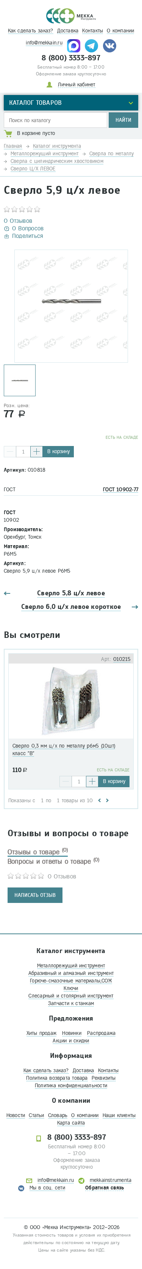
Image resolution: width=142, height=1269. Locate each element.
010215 (122, 659)
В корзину (58, 451)
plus (36, 451)
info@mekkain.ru (44, 43)
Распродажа (101, 1033)
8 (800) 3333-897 (71, 58)
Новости (15, 1115)
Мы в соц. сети (47, 1188)
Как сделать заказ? (30, 31)
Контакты (92, 31)
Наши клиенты (119, 1115)
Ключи (71, 988)
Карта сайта (71, 1123)
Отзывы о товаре (38, 852)
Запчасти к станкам (71, 1003)
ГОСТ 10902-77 (120, 489)
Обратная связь (104, 1188)
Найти (123, 120)
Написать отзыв (35, 895)
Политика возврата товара (56, 1078)
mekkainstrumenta (111, 1180)
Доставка (68, 31)
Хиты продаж (41, 1033)
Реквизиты (104, 1078)
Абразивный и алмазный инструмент (71, 973)
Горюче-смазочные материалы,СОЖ (71, 981)
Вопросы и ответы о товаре (54, 861)
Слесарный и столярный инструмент (70, 996)
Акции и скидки (71, 1041)
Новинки (71, 1033)
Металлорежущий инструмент (71, 966)
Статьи (36, 1115)
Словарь (58, 1115)
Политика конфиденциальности (71, 1085)
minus (10, 451)
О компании (120, 31)
